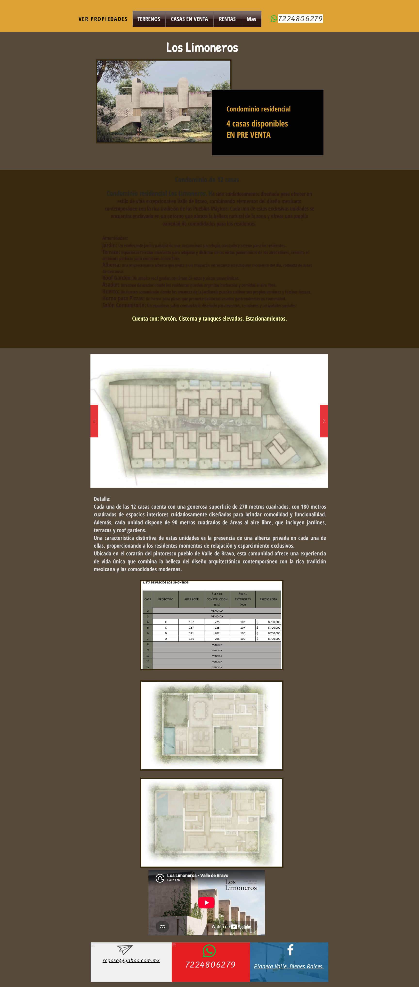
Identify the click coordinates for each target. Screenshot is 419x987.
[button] (209, 421)
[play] (316, 358)
